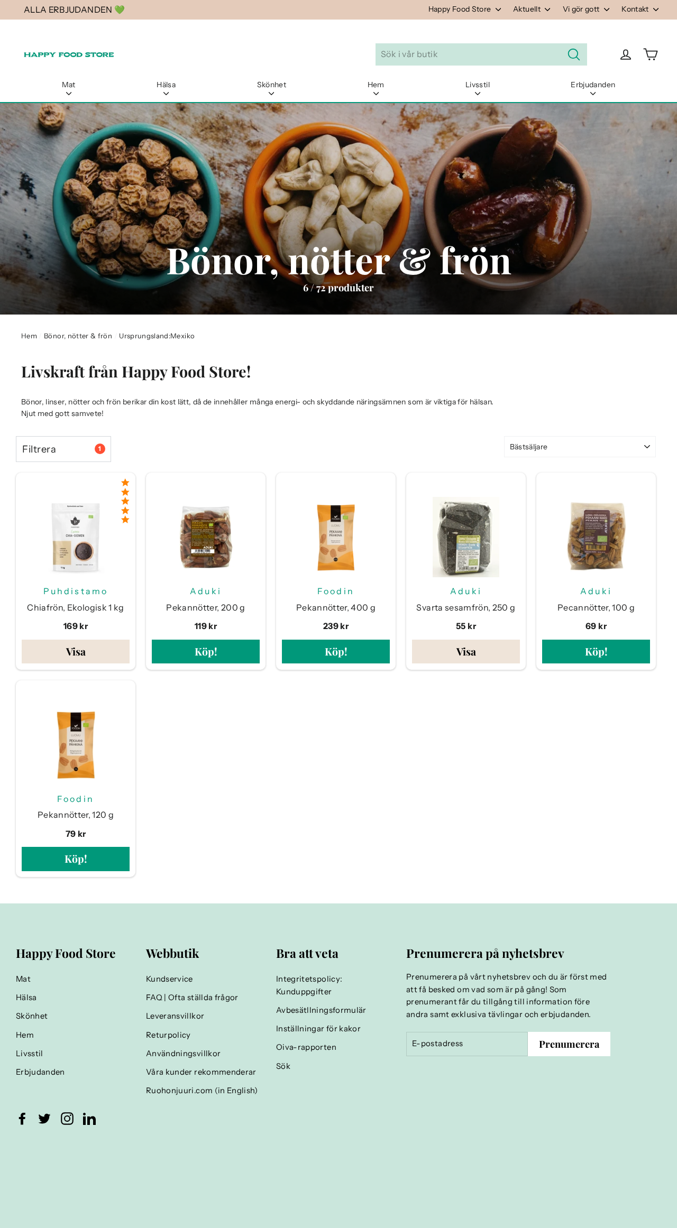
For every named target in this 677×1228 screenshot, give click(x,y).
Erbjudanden (593, 84)
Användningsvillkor (183, 1053)
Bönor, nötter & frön (78, 335)
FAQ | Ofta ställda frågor (192, 997)
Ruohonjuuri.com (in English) (202, 1090)
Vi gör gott (582, 9)
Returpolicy (168, 1035)
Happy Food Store (460, 9)
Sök (283, 1066)
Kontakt (636, 9)
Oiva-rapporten (306, 1047)
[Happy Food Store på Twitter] (44, 1118)
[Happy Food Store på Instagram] (67, 1118)
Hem (376, 84)
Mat (69, 84)
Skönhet (271, 84)
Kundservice (169, 979)
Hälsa (166, 84)
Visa (76, 651)
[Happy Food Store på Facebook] (22, 1118)
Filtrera (61, 449)
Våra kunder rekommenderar (201, 1072)
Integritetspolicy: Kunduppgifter (309, 985)
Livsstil (477, 84)
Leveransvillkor (175, 1016)
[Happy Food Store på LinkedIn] (89, 1118)
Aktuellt (527, 9)
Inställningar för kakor (318, 1028)
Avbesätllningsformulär (321, 1010)
